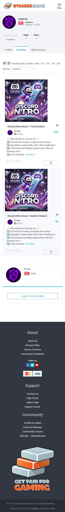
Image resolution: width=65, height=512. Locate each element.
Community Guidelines (32, 354)
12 (42, 63)
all (59, 63)
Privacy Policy (32, 345)
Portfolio (21, 50)
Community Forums (32, 431)
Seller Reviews (38, 50)
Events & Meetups (32, 427)
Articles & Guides (32, 423)
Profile (8, 50)
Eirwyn (17, 131)
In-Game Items (17, 119)
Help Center (32, 398)
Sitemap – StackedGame (32, 436)
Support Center (32, 406)
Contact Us (32, 393)
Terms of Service (32, 349)
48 (53, 63)
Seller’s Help (32, 402)
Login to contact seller (32, 296)
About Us (32, 341)
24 (47, 63)
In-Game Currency (19, 208)
